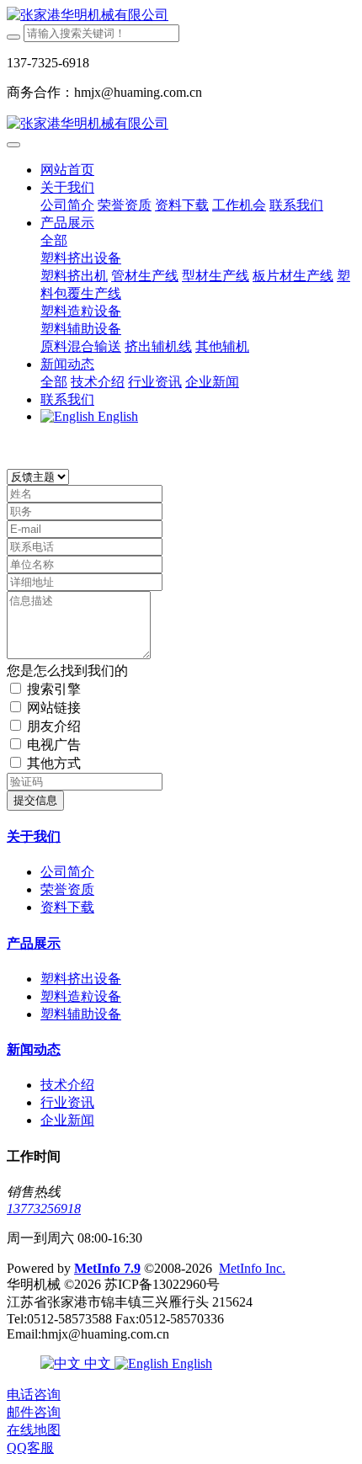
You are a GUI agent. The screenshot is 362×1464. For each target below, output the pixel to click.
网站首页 (67, 169)
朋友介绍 (54, 726)
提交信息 (35, 800)
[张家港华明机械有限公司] (181, 15)
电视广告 (54, 744)
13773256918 (44, 1208)
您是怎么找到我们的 (67, 670)
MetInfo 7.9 (107, 1268)
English (190, 1363)
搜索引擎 (54, 689)
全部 (53, 240)
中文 (97, 1363)
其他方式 (54, 763)
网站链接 (54, 707)
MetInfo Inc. (252, 1268)
